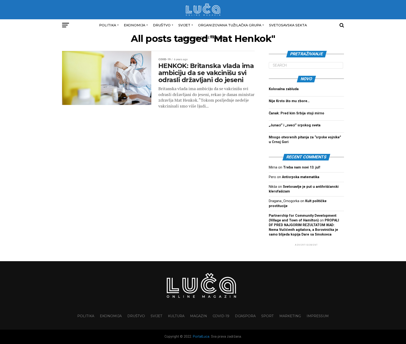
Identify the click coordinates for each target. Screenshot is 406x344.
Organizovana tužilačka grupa (229, 25)
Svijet (184, 25)
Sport (267, 316)
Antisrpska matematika (300, 177)
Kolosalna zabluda (284, 89)
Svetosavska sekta (288, 25)
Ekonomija (134, 25)
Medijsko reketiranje (203, 38)
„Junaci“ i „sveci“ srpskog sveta (294, 125)
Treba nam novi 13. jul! (301, 167)
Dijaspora (245, 316)
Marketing (290, 316)
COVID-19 (221, 316)
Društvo (162, 25)
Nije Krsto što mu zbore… (289, 101)
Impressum (318, 316)
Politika (107, 25)
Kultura (176, 316)
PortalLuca (201, 337)
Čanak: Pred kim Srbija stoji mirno (296, 113)
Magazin (198, 316)
